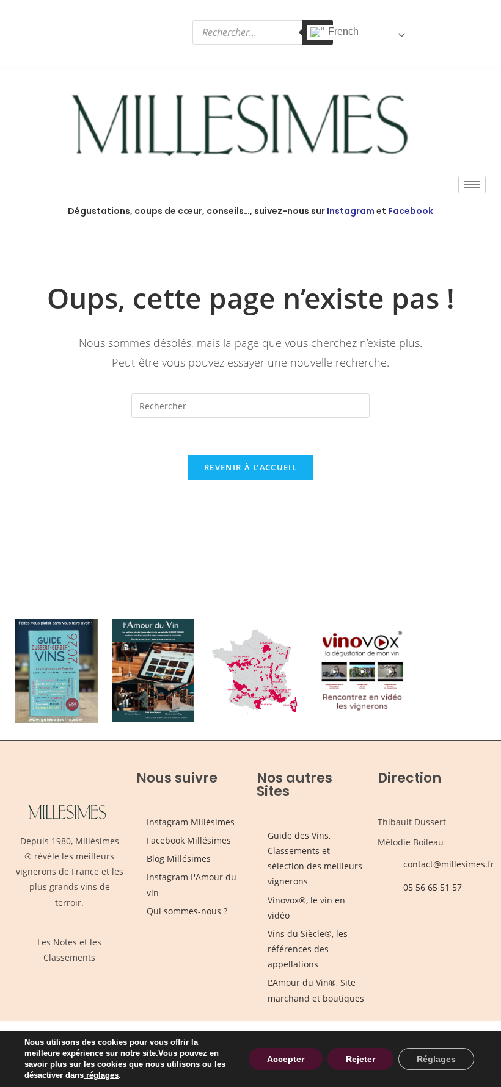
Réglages (436, 1059)
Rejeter (360, 1059)
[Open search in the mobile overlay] (262, 32)
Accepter (285, 1059)
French (342, 32)
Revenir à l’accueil (250, 467)
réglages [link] (102, 1075)
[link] (85, 1075)
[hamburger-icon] (472, 184)
